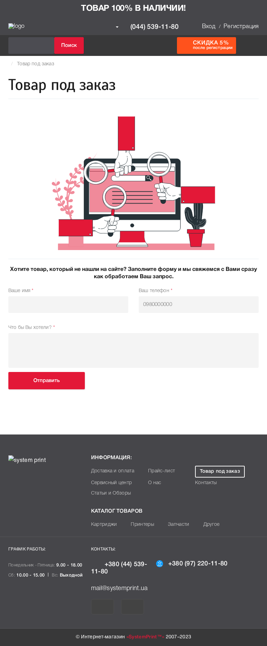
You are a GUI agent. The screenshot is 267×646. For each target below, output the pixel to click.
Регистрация (241, 26)
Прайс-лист (161, 471)
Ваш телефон (155, 291)
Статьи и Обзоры (111, 493)
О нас (154, 483)
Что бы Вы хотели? (31, 327)
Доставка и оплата (112, 471)
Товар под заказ (35, 64)
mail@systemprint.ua (119, 588)
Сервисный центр (111, 483)
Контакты (206, 483)
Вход (208, 26)
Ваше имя (21, 291)
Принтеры (142, 524)
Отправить (46, 380)
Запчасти (178, 524)
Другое (211, 524)
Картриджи (104, 524)
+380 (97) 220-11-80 (198, 563)
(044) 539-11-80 (154, 27)
